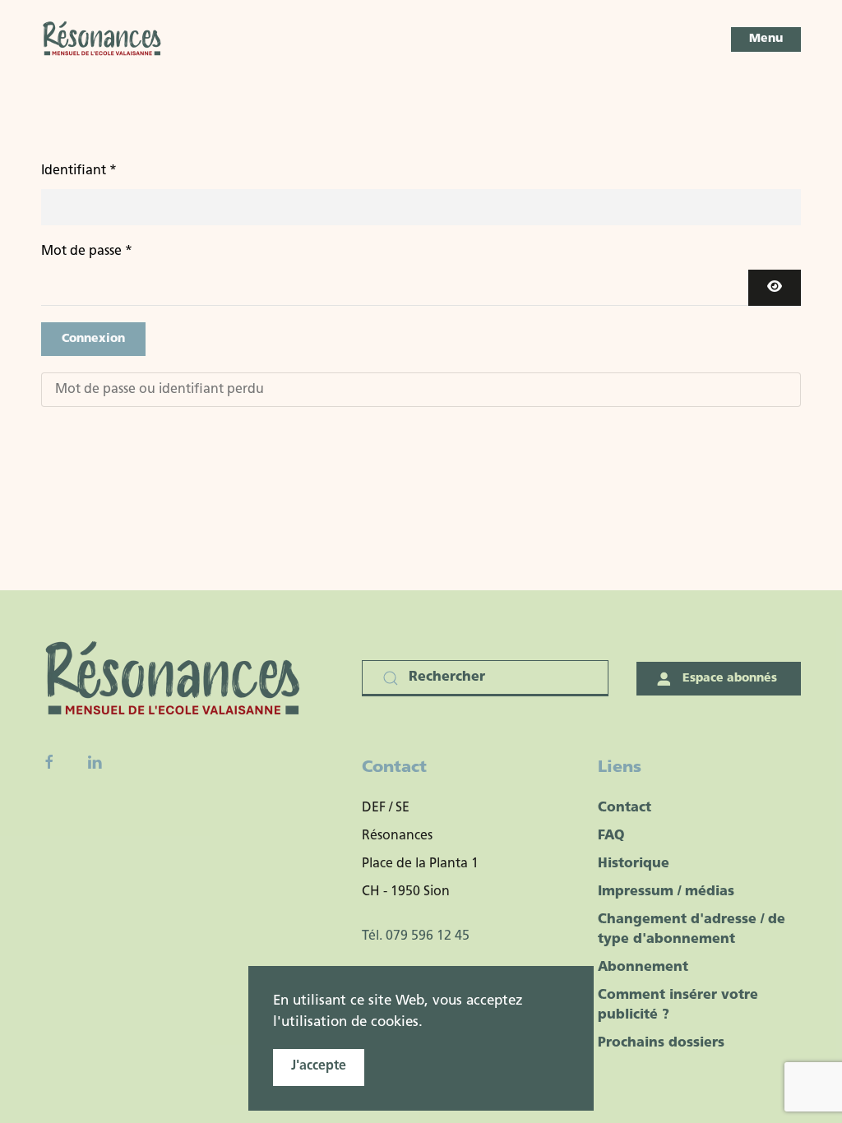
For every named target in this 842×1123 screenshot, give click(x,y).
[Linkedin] (94, 762)
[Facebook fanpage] (49, 762)
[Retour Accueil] (102, 39)
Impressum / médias (666, 892)
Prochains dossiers (661, 1043)
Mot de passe (86, 251)
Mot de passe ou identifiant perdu (159, 389)
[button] (766, 39)
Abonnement (643, 967)
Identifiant (79, 171)
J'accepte (318, 1066)
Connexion (93, 339)
